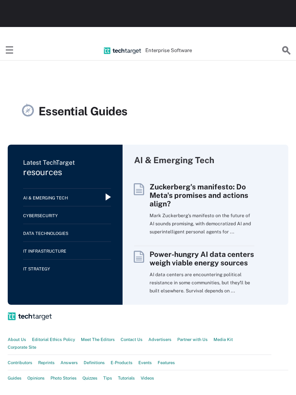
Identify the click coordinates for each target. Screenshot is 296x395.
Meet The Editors (98, 339)
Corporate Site (22, 347)
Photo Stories (63, 378)
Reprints (46, 362)
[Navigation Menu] (9, 50)
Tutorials (126, 378)
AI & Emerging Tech (45, 198)
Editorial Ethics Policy (53, 339)
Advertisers (160, 339)
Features (166, 362)
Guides (15, 378)
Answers (69, 362)
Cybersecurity (40, 215)
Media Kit (223, 339)
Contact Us (132, 339)
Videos (147, 378)
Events (145, 362)
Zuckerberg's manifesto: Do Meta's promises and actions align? (199, 195)
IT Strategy (36, 269)
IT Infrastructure (44, 251)
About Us (17, 339)
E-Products (122, 362)
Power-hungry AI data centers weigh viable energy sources (202, 258)
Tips (107, 378)
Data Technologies (45, 233)
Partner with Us (192, 339)
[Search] (286, 50)
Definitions (94, 362)
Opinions (36, 378)
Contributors (20, 362)
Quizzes (90, 378)
